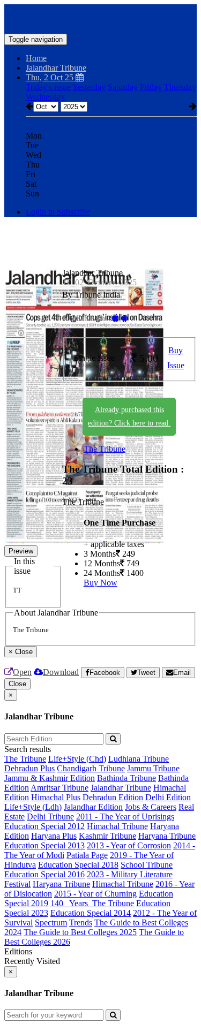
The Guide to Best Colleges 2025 (80, 932)
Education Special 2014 (90, 912)
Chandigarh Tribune (91, 768)
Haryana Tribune (167, 835)
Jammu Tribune (153, 768)
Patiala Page (87, 855)
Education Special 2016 (44, 874)
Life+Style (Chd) (77, 758)
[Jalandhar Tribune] (100, 17)
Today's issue (48, 87)
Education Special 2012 (44, 826)
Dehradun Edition (113, 797)
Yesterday (89, 87)
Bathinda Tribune (126, 778)
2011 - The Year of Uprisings (125, 816)
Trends (80, 922)
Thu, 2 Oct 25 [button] (51, 77)
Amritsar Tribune (59, 787)
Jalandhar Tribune (121, 787)
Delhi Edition (168, 797)
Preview (21, 551)
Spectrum (51, 922)
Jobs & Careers (150, 806)
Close (17, 684)
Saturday (123, 87)
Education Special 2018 (78, 864)
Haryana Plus (54, 835)
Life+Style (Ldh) (33, 806)
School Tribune (147, 864)
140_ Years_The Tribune (92, 903)
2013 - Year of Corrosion (129, 845)
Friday (151, 87)
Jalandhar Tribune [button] (56, 67)
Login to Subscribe (58, 211)
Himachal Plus (55, 797)
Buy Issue (175, 358)
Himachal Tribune (117, 826)
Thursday (180, 87)
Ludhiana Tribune (138, 758)
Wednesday (45, 96)
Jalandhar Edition (93, 806)
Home (36, 58)
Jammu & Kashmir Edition (49, 778)
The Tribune (104, 448)
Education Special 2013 (44, 845)
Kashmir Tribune (107, 835)
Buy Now (100, 582)
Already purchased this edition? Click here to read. (129, 416)
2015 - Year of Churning (95, 893)
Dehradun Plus (29, 768)
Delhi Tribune (50, 816)
